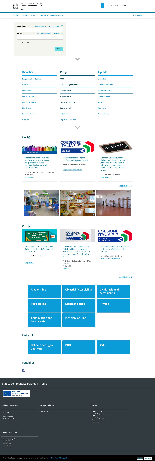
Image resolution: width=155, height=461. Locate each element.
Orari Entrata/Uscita (29, 96)
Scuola (15, 15)
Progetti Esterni (65, 96)
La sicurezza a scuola (67, 102)
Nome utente (22, 26)
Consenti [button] (148, 458)
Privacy (104, 303)
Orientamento (27, 90)
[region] (77, 206)
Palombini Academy (29, 114)
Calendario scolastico (105, 84)
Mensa (100, 102)
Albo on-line (38, 289)
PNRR (62, 79)
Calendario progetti (104, 96)
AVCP (103, 345)
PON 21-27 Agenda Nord (69, 84)
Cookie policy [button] (53, 458)
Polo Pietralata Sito (57, 15)
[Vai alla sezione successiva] (77, 59)
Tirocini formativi (66, 108)
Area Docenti (137, 15)
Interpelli (25, 119)
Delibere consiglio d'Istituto (42, 347)
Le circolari (102, 79)
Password (21, 33)
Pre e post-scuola (104, 114)
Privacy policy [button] (63, 458)
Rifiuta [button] (140, 458)
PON (68, 345)
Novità (33, 15)
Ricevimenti (102, 108)
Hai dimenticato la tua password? (49, 33)
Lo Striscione (64, 114)
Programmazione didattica (31, 79)
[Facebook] (77, 370)
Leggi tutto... (29, 177)
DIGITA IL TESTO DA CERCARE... (116, 6)
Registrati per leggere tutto (72, 170)
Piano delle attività (104, 90)
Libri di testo (26, 108)
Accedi (58, 49)
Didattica (43, 15)
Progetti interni (65, 90)
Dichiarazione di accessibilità (110, 291)
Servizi (24, 15)
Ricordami (25, 42)
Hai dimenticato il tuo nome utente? (48, 26)
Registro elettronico (29, 102)
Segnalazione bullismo (68, 119)
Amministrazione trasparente (41, 319)
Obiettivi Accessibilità (78, 289)
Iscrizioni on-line (75, 318)
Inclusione (26, 84)
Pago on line (38, 303)
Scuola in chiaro (75, 303)
